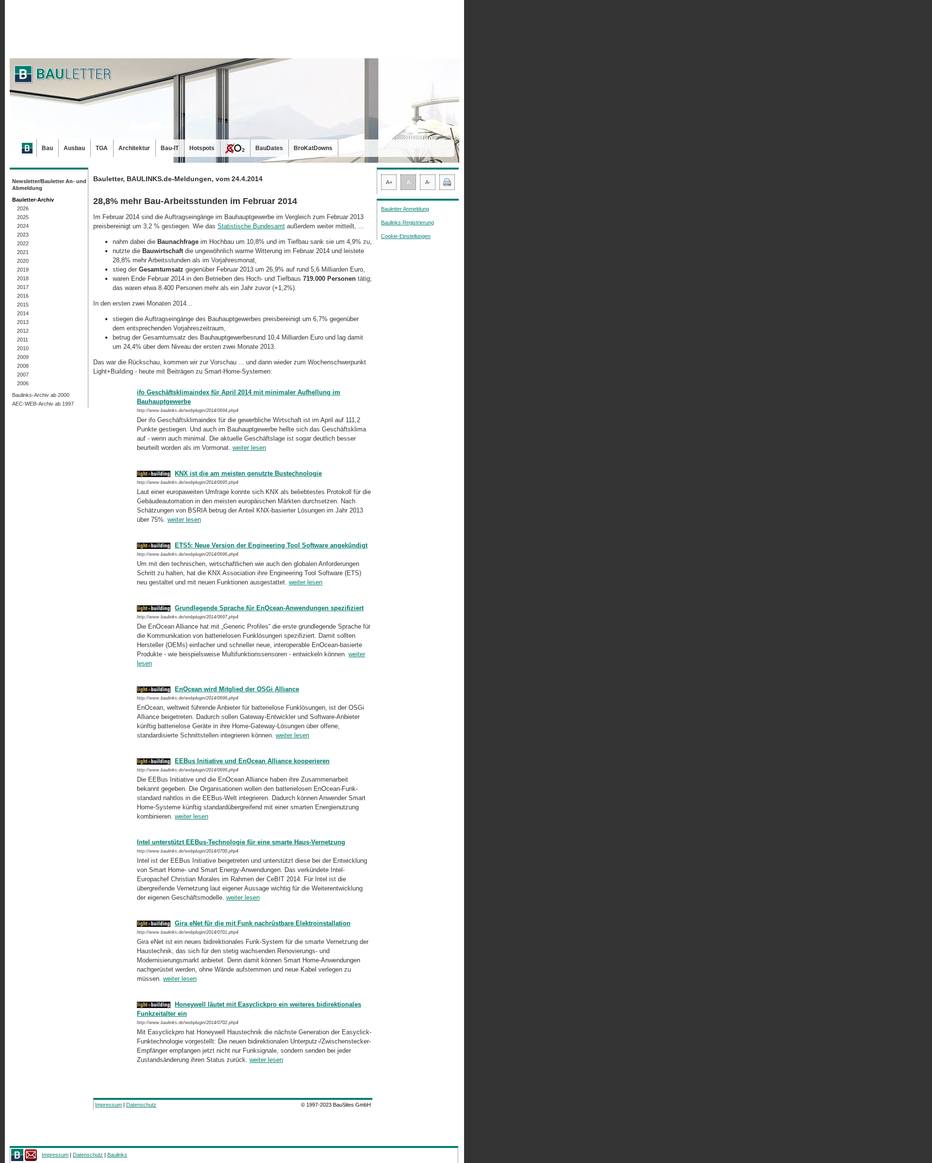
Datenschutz (141, 1105)
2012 (23, 331)
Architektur (134, 148)
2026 (23, 208)
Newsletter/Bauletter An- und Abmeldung (49, 184)
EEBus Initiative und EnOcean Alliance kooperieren (252, 761)
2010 (23, 348)
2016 (23, 296)
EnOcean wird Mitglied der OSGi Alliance (237, 689)
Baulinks (117, 1155)
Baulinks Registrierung (407, 222)
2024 (23, 226)
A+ (389, 182)
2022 (23, 243)
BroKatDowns (313, 148)
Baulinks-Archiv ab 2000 (40, 395)
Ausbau (74, 148)
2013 (23, 322)
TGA (102, 148)
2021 (23, 252)
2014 (23, 313)
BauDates (269, 148)
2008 (23, 366)
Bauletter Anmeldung (405, 209)
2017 (23, 287)
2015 (23, 305)
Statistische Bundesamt (251, 226)
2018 (23, 278)
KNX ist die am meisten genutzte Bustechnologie (248, 473)
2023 (23, 235)
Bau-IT (170, 148)
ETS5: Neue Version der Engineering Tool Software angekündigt (271, 545)
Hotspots (202, 148)
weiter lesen (249, 447)
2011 (22, 339)
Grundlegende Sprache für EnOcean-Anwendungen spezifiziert (269, 608)
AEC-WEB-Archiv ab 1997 (43, 404)
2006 (23, 383)
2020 (23, 261)
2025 (23, 217)
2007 (23, 374)
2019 (23, 270)
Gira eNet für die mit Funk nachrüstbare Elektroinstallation (262, 923)
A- (428, 182)
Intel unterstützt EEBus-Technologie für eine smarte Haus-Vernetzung (241, 842)
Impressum (108, 1105)
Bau (47, 148)
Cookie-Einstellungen (406, 236)
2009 (23, 357)
